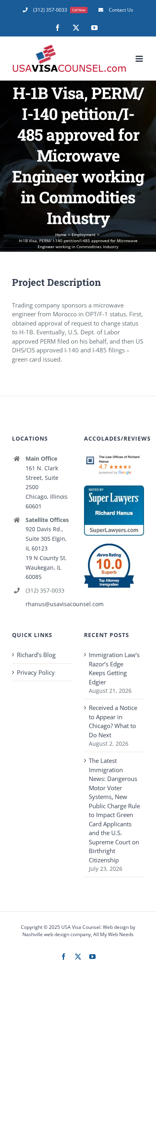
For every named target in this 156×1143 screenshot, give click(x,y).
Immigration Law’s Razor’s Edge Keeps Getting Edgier (114, 668)
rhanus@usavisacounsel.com (49, 604)
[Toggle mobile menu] (140, 59)
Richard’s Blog (36, 655)
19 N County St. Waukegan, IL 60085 (46, 567)
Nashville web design (45, 934)
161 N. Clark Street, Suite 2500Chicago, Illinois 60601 (47, 487)
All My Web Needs (113, 934)
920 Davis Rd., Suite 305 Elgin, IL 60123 (46, 538)
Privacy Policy (36, 672)
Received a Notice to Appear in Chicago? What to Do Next (113, 721)
